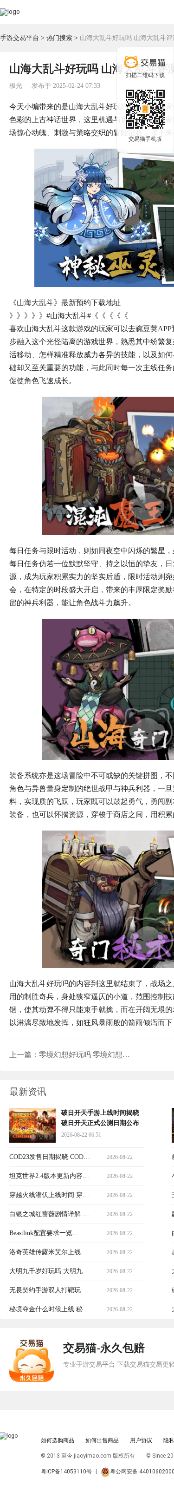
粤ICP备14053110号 (66, 1471)
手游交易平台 (19, 37)
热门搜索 (59, 37)
